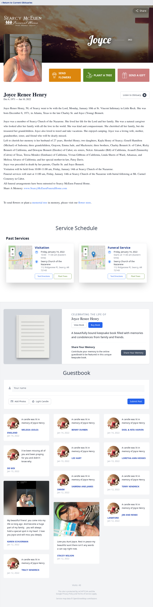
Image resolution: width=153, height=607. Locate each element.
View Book (79, 325)
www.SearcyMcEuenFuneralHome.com (45, 188)
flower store (84, 202)
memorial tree (39, 202)
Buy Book (95, 325)
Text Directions (44, 276)
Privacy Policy (68, 594)
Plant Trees (62, 276)
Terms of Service (85, 594)
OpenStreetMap (79, 598)
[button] (20, 254)
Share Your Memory (133, 352)
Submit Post (136, 401)
